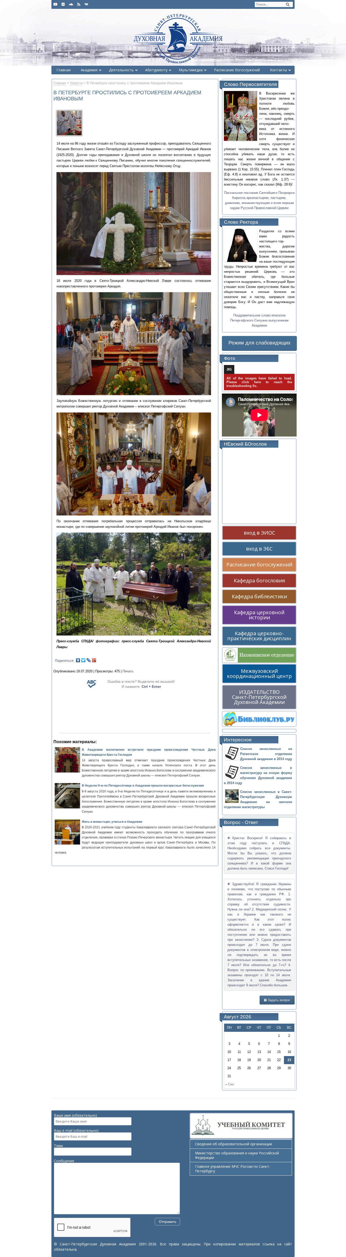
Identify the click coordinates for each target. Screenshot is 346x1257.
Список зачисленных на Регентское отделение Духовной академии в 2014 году (266, 754)
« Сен (229, 1084)
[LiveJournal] (88, 660)
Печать (128, 671)
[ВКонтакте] (78, 660)
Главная (59, 83)
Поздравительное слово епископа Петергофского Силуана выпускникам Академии (259, 320)
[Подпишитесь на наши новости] (78, 4)
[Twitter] (83, 660)
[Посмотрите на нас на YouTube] (55, 4)
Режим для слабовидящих (259, 343)
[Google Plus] (94, 660)
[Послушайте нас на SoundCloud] (71, 4)
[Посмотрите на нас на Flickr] (63, 4)
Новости (76, 83)
